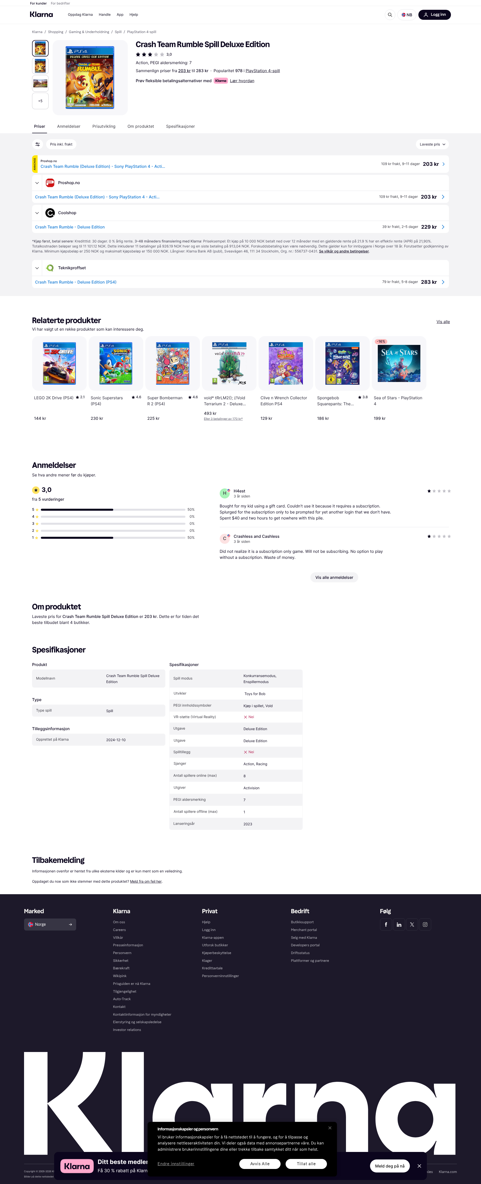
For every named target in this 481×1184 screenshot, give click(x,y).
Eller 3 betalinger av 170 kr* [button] (223, 419)
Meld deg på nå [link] (390, 1165)
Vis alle (443, 321)
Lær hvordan (242, 80)
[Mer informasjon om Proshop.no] (37, 183)
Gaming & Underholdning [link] (89, 32)
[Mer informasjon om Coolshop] (37, 213)
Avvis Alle (260, 1163)
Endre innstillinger (176, 1164)
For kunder (38, 4)
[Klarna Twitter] (412, 924)
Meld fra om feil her (146, 881)
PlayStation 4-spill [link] (141, 32)
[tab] (39, 126)
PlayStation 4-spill (263, 70)
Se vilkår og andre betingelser (344, 251)
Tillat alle (306, 1163)
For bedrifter (60, 4)
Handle (105, 15)
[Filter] (37, 144)
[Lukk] (329, 1127)
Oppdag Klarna (80, 15)
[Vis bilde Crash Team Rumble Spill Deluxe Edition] (40, 48)
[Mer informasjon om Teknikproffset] (37, 268)
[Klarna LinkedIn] (399, 924)
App (120, 15)
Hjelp (134, 15)
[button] (406, 14)
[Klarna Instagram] (425, 924)
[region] (242, 1149)
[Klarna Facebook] (386, 924)
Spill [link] (118, 32)
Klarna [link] (37, 32)
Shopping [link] (55, 32)
